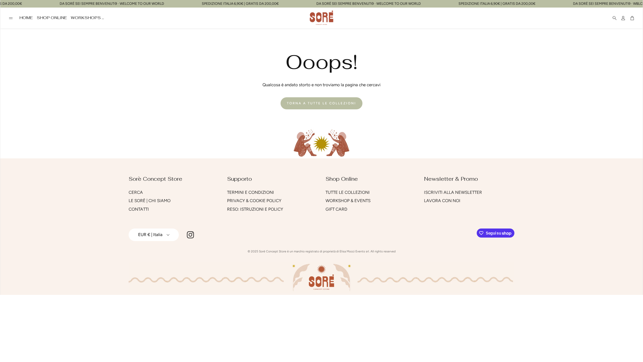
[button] (10, 18)
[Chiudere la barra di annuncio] (637, 4)
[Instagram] (190, 234)
